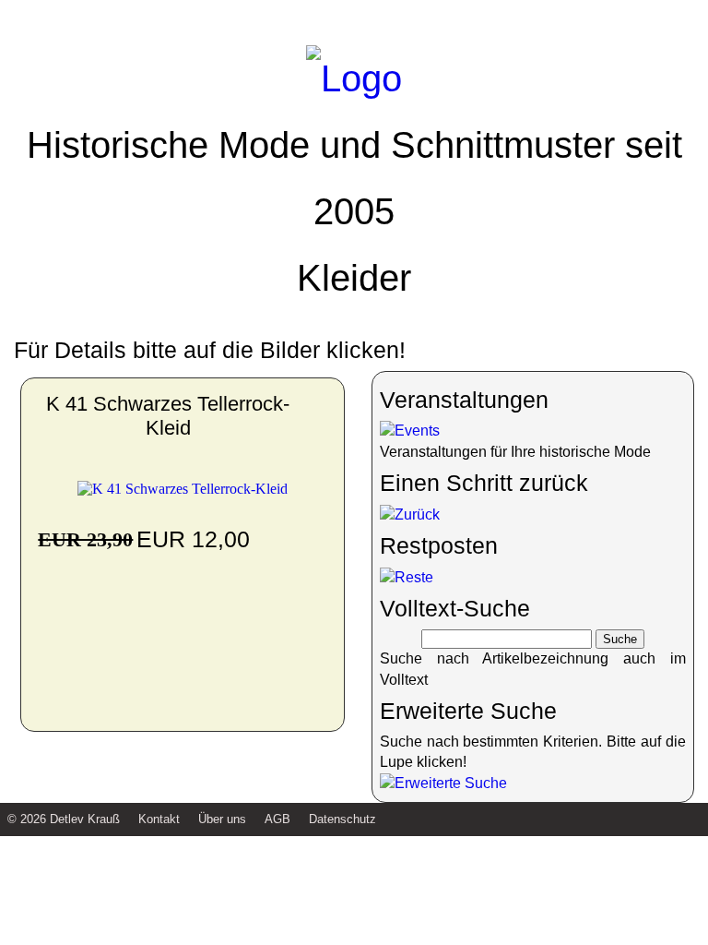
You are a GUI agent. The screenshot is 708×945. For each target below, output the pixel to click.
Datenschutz (342, 819)
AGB (277, 819)
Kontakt (159, 819)
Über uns (222, 819)
